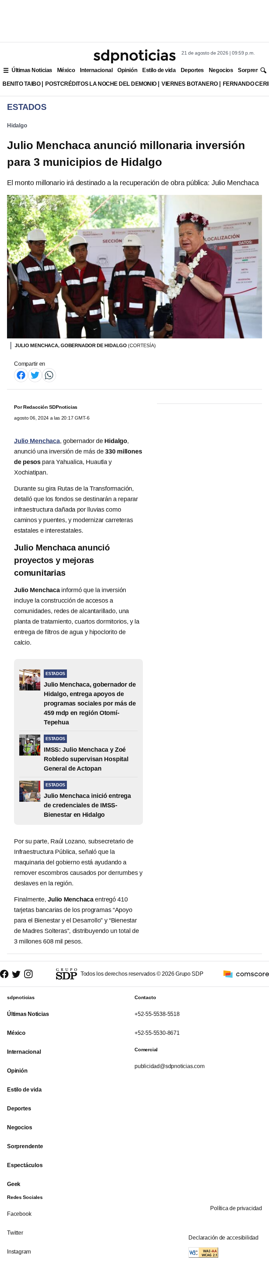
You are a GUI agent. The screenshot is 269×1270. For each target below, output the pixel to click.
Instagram (19, 1252)
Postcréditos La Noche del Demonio (101, 84)
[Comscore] (246, 973)
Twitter (15, 1233)
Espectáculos (25, 1165)
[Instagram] (28, 974)
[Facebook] (21, 375)
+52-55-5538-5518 (157, 1014)
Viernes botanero (189, 84)
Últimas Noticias (32, 70)
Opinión (127, 70)
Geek (13, 1184)
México (66, 70)
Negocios (221, 70)
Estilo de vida (158, 70)
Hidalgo (17, 125)
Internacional (96, 70)
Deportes (192, 70)
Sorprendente (25, 1146)
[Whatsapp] (49, 375)
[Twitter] (35, 375)
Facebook (19, 1214)
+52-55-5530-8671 (157, 1033)
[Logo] (134, 56)
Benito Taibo (21, 84)
